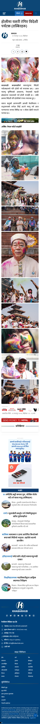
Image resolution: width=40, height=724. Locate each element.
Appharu (33, 718)
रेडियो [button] (18, 13)
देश (29, 657)
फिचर (3, 673)
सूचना (29, 664)
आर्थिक (3, 667)
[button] (35, 715)
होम (2, 657)
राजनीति (30, 667)
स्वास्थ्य (17, 667)
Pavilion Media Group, (9, 710)
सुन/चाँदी (4, 690)
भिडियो (30, 673)
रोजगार (17, 676)
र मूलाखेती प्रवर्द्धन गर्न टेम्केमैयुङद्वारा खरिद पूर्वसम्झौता (20, 515)
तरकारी (3, 700)
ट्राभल (16, 660)
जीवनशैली (4, 670)
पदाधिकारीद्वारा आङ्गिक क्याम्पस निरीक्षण (20, 579)
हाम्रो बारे (7, 646)
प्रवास (2, 676)
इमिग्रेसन (17, 673)
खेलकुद (30, 660)
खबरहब (13, 33)
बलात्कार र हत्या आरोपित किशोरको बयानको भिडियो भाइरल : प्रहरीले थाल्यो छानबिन (20, 538)
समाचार (3, 660)
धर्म (15, 657)
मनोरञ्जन (17, 670)
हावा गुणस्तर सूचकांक (7, 694)
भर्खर (20, 490)
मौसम (2, 697)
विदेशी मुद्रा (4, 687)
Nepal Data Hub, (14, 714)
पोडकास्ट (30, 676)
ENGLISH (28, 13)
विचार (16, 664)
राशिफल (30, 670)
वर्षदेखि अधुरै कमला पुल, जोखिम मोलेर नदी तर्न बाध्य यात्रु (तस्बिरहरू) (20, 496)
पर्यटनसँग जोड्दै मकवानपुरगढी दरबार (20, 558)
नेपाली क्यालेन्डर (5, 703)
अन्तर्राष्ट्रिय (4, 664)
